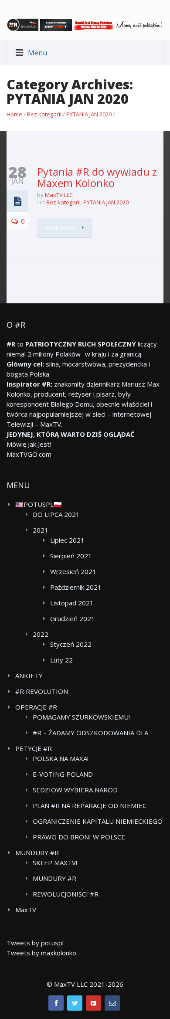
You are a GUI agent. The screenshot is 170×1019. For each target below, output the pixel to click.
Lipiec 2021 (67, 540)
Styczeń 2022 (71, 644)
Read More (62, 227)
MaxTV (25, 909)
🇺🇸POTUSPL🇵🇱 (38, 504)
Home (14, 114)
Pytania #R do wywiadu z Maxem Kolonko (97, 177)
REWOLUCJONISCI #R (66, 894)
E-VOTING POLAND (63, 774)
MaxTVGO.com (29, 454)
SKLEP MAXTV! (55, 862)
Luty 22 (61, 660)
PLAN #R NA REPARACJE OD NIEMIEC (89, 805)
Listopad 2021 (72, 602)
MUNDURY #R (37, 852)
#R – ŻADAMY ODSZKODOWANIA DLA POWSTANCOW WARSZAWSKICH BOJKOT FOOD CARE (96, 733)
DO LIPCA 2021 (56, 514)
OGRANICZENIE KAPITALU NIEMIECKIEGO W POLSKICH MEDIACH (98, 821)
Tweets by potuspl (35, 942)
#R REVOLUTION (41, 691)
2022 (40, 634)
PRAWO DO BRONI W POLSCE (79, 836)
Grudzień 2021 (72, 618)
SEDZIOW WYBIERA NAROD (75, 789)
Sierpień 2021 (71, 555)
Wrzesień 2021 (73, 571)
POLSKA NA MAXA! (60, 758)
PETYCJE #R (33, 748)
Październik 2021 (76, 587)
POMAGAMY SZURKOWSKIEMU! (81, 717)
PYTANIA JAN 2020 (89, 114)
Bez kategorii (44, 114)
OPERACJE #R (36, 707)
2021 (40, 530)
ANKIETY (29, 675)
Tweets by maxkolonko (41, 952)
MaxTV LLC (59, 195)
